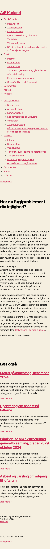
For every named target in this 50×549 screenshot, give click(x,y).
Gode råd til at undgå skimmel (22, 82)
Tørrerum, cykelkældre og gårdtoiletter (26, 70)
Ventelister (12, 39)
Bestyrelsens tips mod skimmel (29, 330)
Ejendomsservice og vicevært (22, 35)
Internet (11, 58)
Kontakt (8, 90)
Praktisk (8, 54)
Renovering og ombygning (20, 78)
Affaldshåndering (16, 74)
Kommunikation (15, 31)
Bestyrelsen (13, 23)
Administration (14, 27)
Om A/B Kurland (11, 19)
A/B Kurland (10, 12)
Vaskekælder (13, 66)
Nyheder (8, 93)
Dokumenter (10, 86)
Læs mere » (6, 398)
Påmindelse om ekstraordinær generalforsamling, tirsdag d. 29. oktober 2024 (24, 443)
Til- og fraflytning (16, 43)
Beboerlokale (13, 62)
